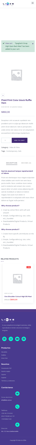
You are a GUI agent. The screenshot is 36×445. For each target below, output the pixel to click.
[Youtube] (17, 339)
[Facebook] (24, 339)
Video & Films (14, 147)
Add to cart (19, 140)
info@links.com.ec (6, 400)
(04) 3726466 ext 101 (8, 416)
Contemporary (11, 151)
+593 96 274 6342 (7, 413)
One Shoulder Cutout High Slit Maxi (18, 296)
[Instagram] (11, 339)
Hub (19, 151)
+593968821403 (6, 419)
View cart (8, 43)
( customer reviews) (16, 107)
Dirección (4, 428)
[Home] (7, 320)
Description (11, 163)
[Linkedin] (4, 339)
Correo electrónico (6, 397)
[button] (34, 284)
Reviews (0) (26, 163)
